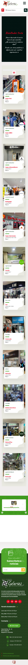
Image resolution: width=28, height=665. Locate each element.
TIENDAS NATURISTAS (9, 437)
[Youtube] (16, 601)
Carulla (7, 270)
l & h (6, 304)
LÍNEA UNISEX (7, 300)
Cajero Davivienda (10, 236)
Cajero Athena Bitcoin (11, 167)
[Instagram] (20, 601)
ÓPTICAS (6, 369)
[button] (14, 72)
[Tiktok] (8, 601)
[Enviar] (23, 570)
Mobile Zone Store (10, 408)
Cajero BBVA (8, 133)
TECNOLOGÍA (7, 334)
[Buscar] (26, 10)
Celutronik (8, 339)
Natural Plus (8, 442)
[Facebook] (12, 601)
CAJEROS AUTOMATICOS (9, 94)
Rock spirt (8, 476)
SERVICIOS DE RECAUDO (9, 197)
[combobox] (14, 10)
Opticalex (8, 373)
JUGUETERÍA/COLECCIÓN (9, 472)
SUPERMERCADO (8, 266)
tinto (11, 507)
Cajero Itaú (8, 98)
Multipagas (8, 201)
